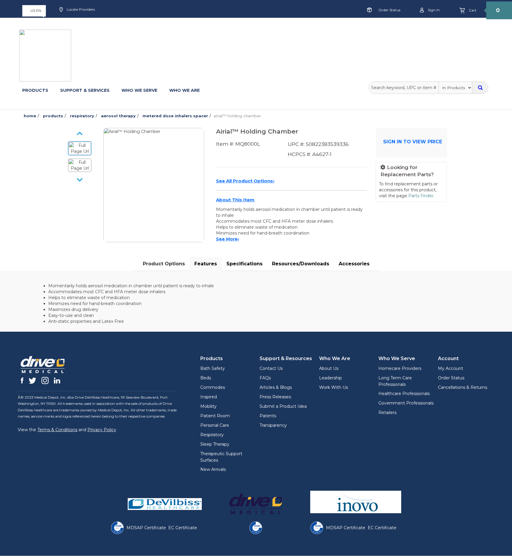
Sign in (433, 10)
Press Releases (275, 396)
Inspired (208, 396)
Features (205, 264)
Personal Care (214, 425)
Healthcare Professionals (404, 393)
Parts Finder (420, 195)
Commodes (212, 387)
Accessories (354, 264)
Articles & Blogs (276, 387)
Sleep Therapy (214, 444)
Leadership (330, 378)
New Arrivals (213, 469)
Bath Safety (212, 368)
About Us (328, 368)
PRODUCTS (35, 90)
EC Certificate (182, 527)
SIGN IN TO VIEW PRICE (412, 142)
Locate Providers (80, 9)
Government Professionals (405, 403)
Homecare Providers (399, 368)
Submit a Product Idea (283, 406)
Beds (205, 378)
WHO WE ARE (184, 90)
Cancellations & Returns (462, 387)
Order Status (389, 10)
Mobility (208, 406)
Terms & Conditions (57, 429)
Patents (268, 415)
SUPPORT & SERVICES (85, 90)
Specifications (244, 264)
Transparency (273, 425)
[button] (34, 11)
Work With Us (333, 387)
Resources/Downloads (300, 264)
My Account (450, 368)
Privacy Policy (101, 429)
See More (227, 239)
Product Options (164, 264)
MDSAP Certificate (146, 527)
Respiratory (212, 434)
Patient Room (215, 415)
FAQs (265, 378)
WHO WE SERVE (139, 90)
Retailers (387, 412)
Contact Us (271, 368)
